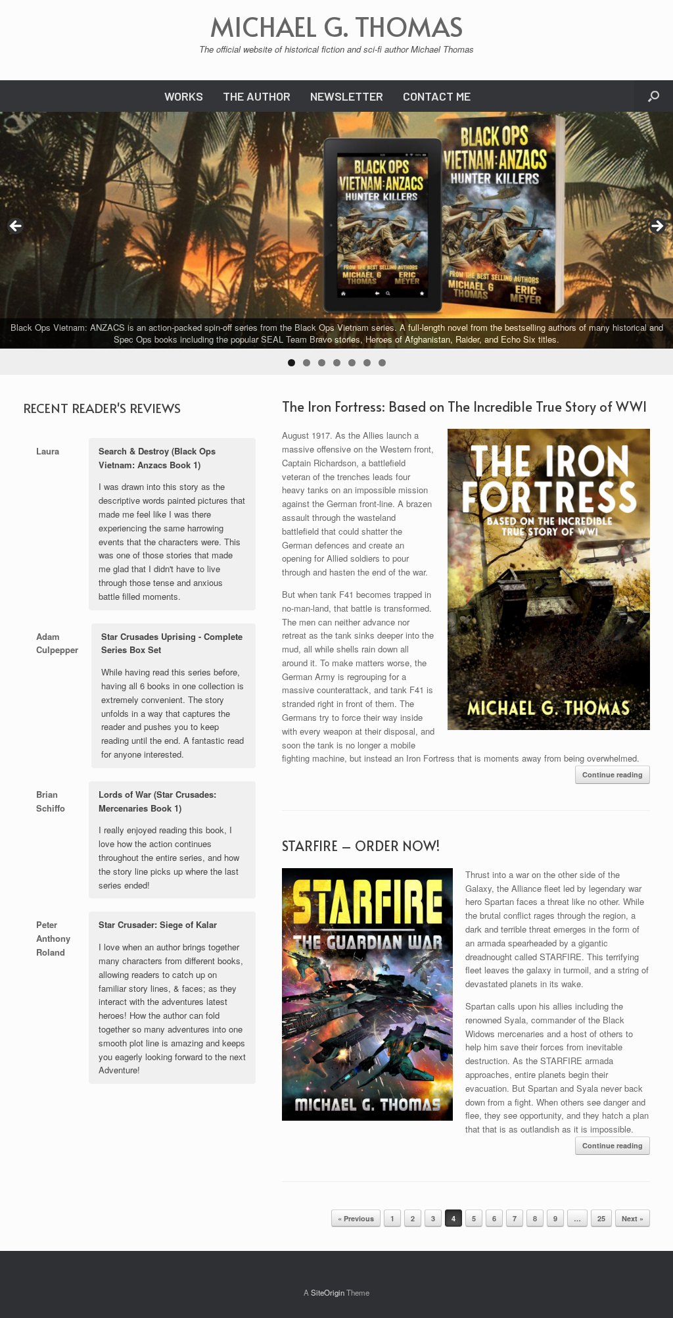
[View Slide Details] (336, 230)
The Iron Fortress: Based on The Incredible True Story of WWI (464, 406)
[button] (653, 96)
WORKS (183, 96)
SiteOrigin (327, 1292)
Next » (632, 1218)
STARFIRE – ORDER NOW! (361, 846)
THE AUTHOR (256, 96)
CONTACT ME (437, 96)
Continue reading (612, 774)
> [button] (656, 227)
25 (601, 1218)
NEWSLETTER (346, 96)
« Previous (356, 1218)
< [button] (16, 227)
